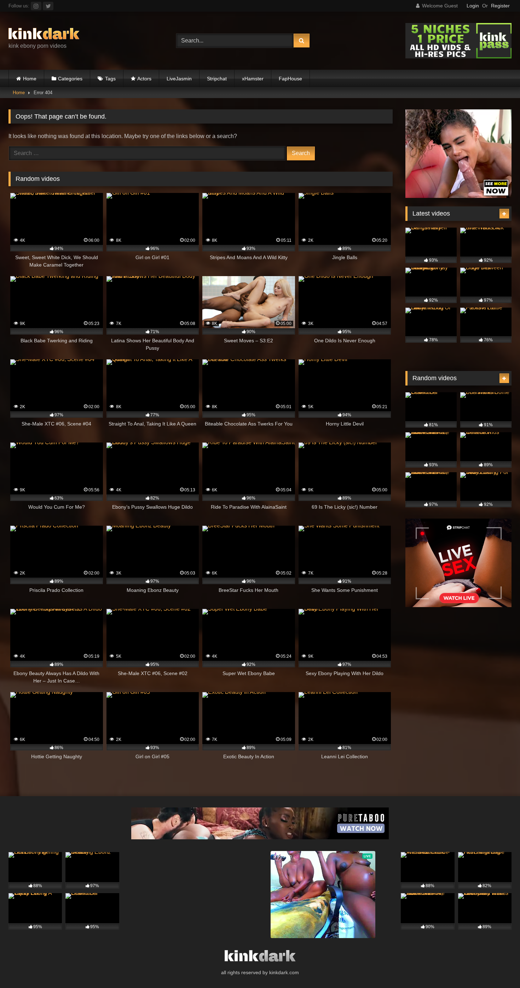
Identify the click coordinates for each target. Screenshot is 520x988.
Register (500, 5)
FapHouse (290, 78)
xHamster (253, 78)
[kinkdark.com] (43, 35)
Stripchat (217, 78)
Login (473, 5)
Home (29, 78)
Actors (144, 78)
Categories (70, 78)
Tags (110, 78)
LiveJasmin (179, 78)
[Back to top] (498, 967)
